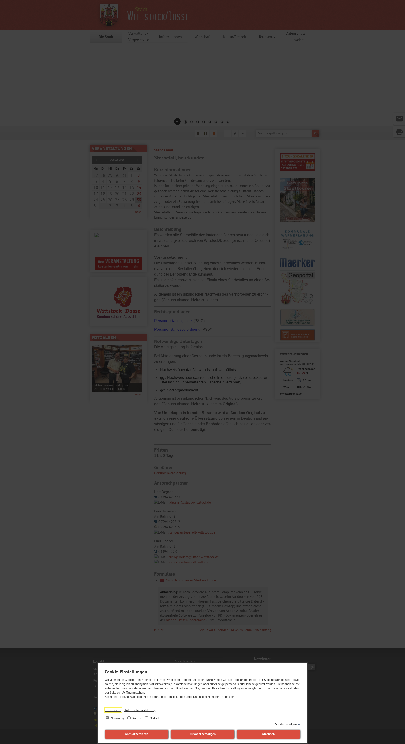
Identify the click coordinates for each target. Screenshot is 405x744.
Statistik (154, 718)
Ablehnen (268, 734)
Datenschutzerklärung (140, 710)
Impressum (113, 710)
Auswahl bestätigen (202, 734)
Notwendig (117, 718)
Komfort (137, 718)
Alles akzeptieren (136, 734)
